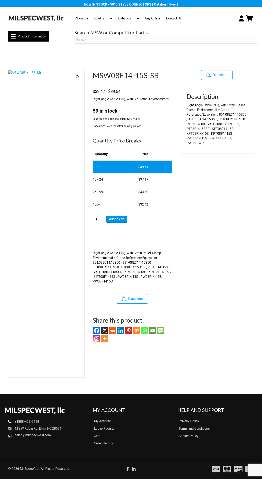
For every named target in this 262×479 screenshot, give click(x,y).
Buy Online (152, 18)
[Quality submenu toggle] (111, 18)
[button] (77, 77)
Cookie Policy (189, 436)
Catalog (160, 4)
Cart (97, 436)
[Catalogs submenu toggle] (138, 18)
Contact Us (174, 18)
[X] (104, 330)
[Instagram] (96, 338)
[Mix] (136, 330)
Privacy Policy (189, 421)
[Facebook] (96, 330)
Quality (99, 18)
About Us (81, 18)
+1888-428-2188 (27, 422)
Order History (103, 443)
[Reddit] (112, 330)
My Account (102, 421)
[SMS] (160, 330)
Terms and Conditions (194, 428)
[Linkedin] (120, 330)
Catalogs (124, 18)
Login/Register (105, 428)
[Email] (152, 330)
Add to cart (116, 219)
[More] (104, 338)
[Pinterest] (128, 330)
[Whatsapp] (144, 330)
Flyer (172, 4)
